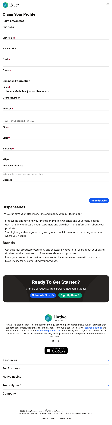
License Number (11, 98)
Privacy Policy (65, 418)
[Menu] (108, 5)
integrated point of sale (49, 330)
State (5, 138)
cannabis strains (93, 327)
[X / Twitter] (53, 341)
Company (9, 393)
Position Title (9, 48)
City (5, 127)
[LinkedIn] (59, 341)
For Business (11, 368)
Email (5, 59)
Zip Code (7, 149)
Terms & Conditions (49, 418)
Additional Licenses (13, 165)
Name (6, 87)
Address (7, 108)
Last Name (8, 38)
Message (7, 180)
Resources (10, 360)
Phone (6, 70)
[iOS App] (56, 350)
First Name (8, 27)
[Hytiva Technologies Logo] (12, 5)
